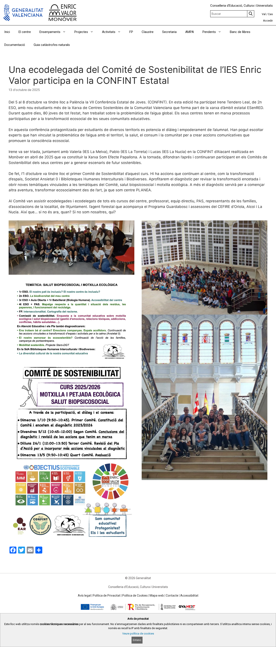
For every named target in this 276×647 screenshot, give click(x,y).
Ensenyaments (49, 32)
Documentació (14, 45)
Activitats (108, 32)
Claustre (148, 32)
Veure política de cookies (138, 633)
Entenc (137, 640)
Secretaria (169, 32)
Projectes (81, 32)
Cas (270, 14)
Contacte (172, 595)
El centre (25, 32)
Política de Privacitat (106, 595)
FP (131, 32)
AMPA (189, 32)
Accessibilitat (189, 595)
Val (264, 14)
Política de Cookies (135, 595)
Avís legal (84, 595)
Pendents (209, 32)
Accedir (268, 20)
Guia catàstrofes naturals (52, 45)
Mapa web (157, 595)
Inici (7, 32)
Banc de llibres (240, 32)
